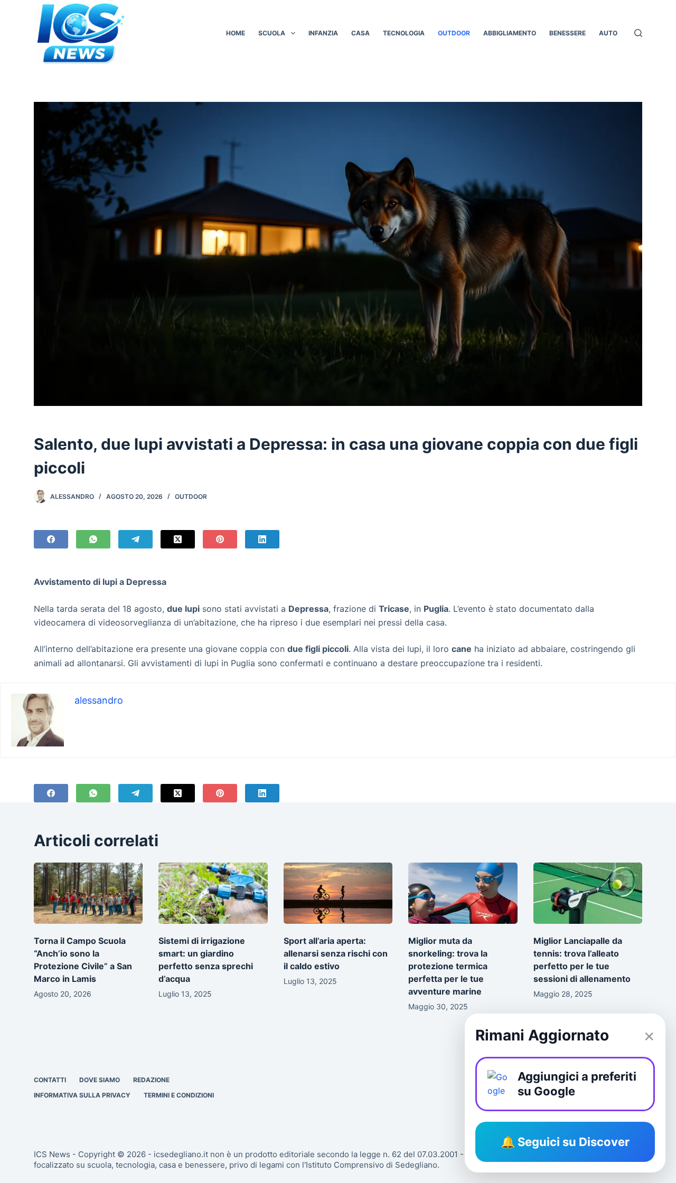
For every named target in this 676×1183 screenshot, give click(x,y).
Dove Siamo (99, 1080)
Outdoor (454, 33)
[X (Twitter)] (178, 539)
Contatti (50, 1080)
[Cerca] (638, 33)
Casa (360, 33)
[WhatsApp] (93, 539)
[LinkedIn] (262, 539)
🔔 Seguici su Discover (565, 1142)
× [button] (649, 1035)
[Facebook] (51, 539)
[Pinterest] (220, 539)
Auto (608, 33)
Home (235, 33)
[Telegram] (135, 539)
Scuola (271, 33)
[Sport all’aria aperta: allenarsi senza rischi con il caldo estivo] (338, 893)
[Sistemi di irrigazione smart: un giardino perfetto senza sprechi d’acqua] (212, 893)
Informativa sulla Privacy (82, 1095)
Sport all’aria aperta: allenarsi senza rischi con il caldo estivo (336, 953)
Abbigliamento (509, 33)
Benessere (567, 33)
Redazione (151, 1080)
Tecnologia (404, 33)
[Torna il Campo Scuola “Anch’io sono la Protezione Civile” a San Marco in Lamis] (88, 893)
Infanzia (323, 33)
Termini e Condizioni (179, 1095)
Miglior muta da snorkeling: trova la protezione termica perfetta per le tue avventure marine (447, 966)
